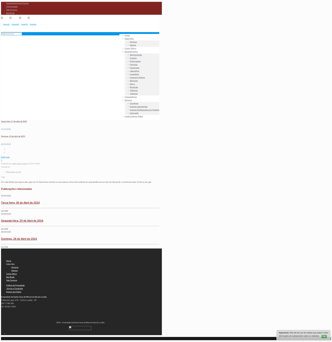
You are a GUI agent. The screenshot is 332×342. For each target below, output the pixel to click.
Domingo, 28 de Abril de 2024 (19, 238)
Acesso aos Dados (13, 292)
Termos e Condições (14, 289)
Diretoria (14, 267)
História (14, 271)
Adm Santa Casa (19, 164)
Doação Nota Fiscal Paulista (17, 3)
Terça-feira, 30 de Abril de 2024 (20, 202)
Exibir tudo (5, 157)
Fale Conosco (11, 10)
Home (8, 261)
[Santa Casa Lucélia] (18, 24)
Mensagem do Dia (13, 172)
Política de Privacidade (15, 285)
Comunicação (12, 7)
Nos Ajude (10, 13)
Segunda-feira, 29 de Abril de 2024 (22, 220)
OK (324, 336)
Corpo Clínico (11, 274)
